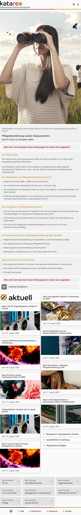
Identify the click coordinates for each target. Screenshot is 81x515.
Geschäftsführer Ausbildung (58, 440)
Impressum (53, 511)
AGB (22, 511)
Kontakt (68, 511)
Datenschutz (35, 511)
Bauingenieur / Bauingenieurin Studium (62, 434)
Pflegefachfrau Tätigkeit (56, 445)
